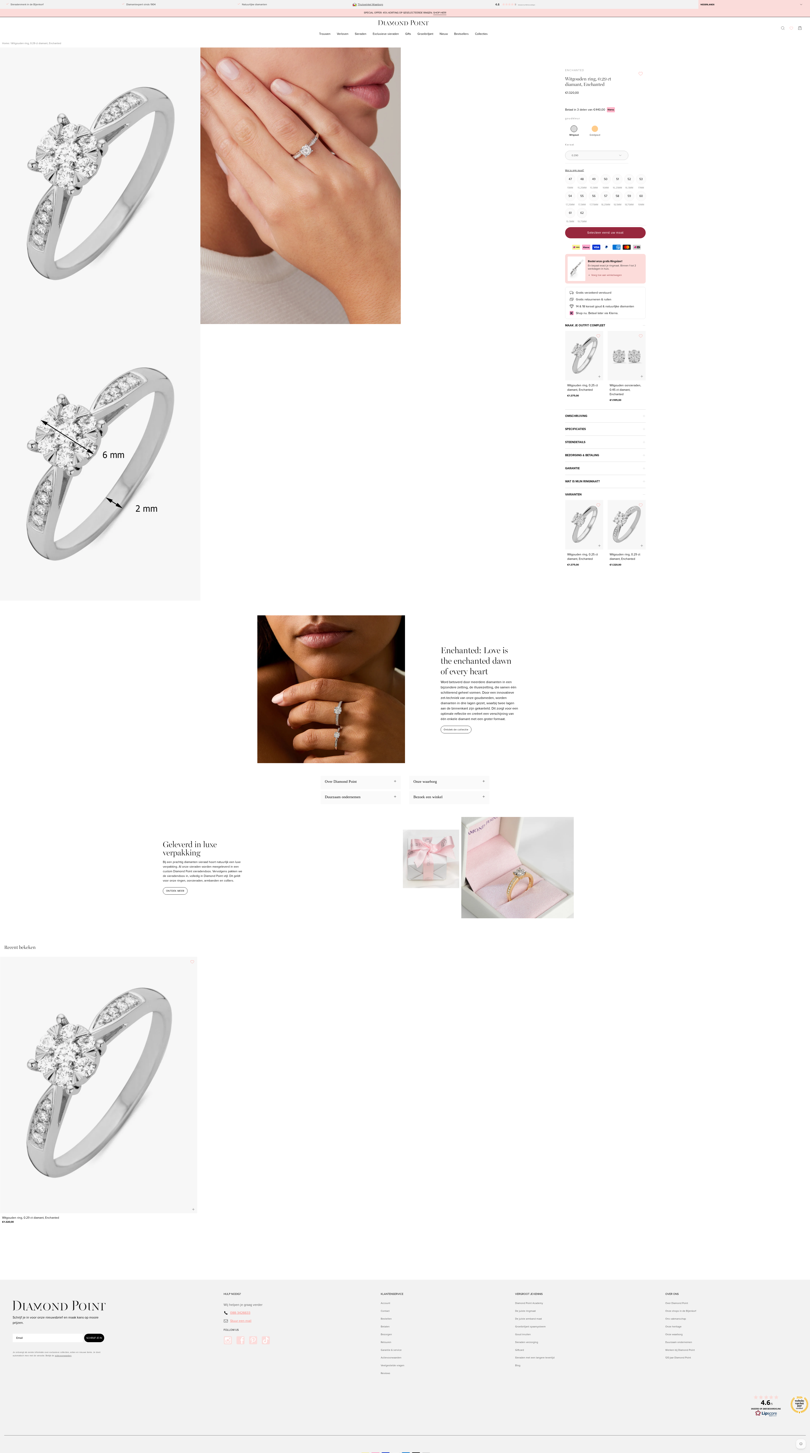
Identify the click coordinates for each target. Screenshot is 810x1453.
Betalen (385, 1326)
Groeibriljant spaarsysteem (530, 1326)
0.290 (575, 155)
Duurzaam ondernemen (678, 1342)
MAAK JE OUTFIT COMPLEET (585, 325)
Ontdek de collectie (456, 729)
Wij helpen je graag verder (243, 1304)
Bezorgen (386, 1334)
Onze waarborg (674, 1334)
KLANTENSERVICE (392, 1294)
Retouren (386, 1342)
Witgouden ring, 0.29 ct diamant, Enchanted (625, 556)
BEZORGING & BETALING (582, 455)
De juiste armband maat (528, 1318)
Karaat (569, 145)
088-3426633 (240, 1312)
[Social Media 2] (240, 1340)
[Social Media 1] (228, 1340)
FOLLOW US (231, 1330)
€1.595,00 (615, 400)
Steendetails (575, 442)
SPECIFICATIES (575, 429)
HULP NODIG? (232, 1294)
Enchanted (574, 70)
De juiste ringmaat (525, 1311)
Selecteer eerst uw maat (605, 232)
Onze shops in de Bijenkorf (680, 1311)
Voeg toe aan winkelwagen (605, 275)
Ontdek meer (175, 891)
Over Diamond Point (676, 1303)
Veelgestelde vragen (392, 1365)
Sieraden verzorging (526, 1342)
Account (385, 1303)
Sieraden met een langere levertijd (535, 1357)
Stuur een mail (240, 1320)
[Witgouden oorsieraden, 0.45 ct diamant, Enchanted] (627, 355)
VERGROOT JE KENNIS (529, 1294)
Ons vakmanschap (675, 1318)
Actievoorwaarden (391, 1357)
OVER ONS (672, 1294)
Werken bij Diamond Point (680, 1350)
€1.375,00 (573, 396)
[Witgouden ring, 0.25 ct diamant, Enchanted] (584, 355)
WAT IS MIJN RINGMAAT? (582, 481)
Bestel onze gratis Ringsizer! (605, 261)
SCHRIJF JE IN (94, 1338)
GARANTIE (572, 468)
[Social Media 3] (253, 1340)
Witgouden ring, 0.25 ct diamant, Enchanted (582, 387)
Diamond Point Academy (529, 1303)
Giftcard (519, 1350)
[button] (523, 4)
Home (5, 43)
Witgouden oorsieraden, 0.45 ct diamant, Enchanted (625, 389)
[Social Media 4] (266, 1340)
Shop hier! (439, 13)
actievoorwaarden (63, 1355)
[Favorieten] (791, 28)
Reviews (385, 1373)
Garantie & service (391, 1350)
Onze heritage (673, 1326)
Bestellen (386, 1318)
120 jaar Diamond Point (678, 1357)
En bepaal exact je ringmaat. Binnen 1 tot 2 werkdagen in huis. (612, 267)
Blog (517, 1365)
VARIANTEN (573, 494)
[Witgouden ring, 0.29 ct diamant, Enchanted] (627, 524)
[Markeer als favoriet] (641, 74)
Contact (385, 1311)
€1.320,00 (615, 565)
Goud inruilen (523, 1334)
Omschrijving (576, 416)
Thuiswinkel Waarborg (370, 4)
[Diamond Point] (403, 23)
